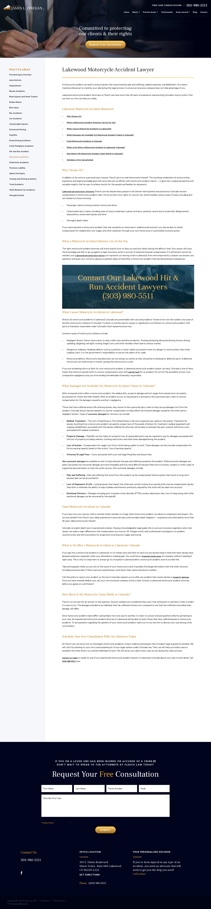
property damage (181, 577)
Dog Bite (13, 135)
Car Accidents (15, 118)
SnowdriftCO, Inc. (21, 904)
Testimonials (167, 12)
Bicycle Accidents (17, 91)
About (135, 12)
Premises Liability (17, 168)
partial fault (134, 372)
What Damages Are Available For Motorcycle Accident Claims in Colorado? (100, 135)
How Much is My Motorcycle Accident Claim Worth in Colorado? (95, 153)
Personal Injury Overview (20, 74)
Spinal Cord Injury (17, 173)
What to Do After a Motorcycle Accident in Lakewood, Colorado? (96, 147)
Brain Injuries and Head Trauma (23, 96)
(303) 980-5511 (69, 661)
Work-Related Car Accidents (22, 190)
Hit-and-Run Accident (19, 151)
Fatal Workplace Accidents (21, 146)
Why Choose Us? (74, 116)
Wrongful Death (16, 195)
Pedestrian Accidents (19, 162)
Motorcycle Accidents (19, 157)
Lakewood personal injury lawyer (90, 255)
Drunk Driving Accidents (20, 140)
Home (126, 12)
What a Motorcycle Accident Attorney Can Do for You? (91, 122)
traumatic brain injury (151, 556)
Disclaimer (45, 901)
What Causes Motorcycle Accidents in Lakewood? (89, 129)
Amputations (15, 85)
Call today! (139, 874)
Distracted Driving (17, 129)
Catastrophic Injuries (18, 124)
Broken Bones (15, 102)
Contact (203, 12)
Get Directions (89, 874)
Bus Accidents (15, 113)
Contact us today (70, 658)
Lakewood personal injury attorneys (78, 191)
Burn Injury (14, 107)
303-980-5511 (196, 5)
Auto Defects (15, 80)
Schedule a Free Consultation (80, 160)
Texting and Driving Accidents (23, 179)
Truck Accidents (16, 184)
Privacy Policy (59, 901)
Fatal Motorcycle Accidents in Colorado (84, 141)
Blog (195, 12)
